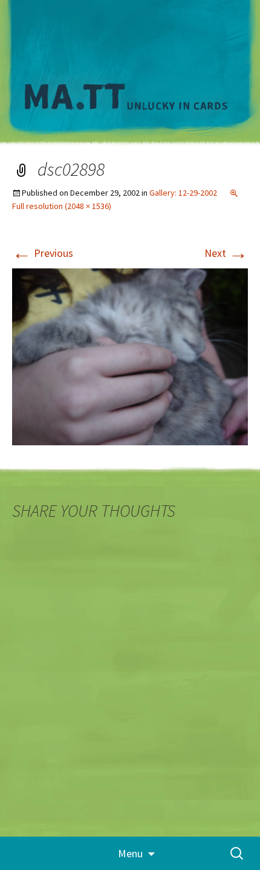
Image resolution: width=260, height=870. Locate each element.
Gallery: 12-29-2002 (183, 192)
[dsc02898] (130, 356)
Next (226, 253)
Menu (130, 853)
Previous (42, 253)
